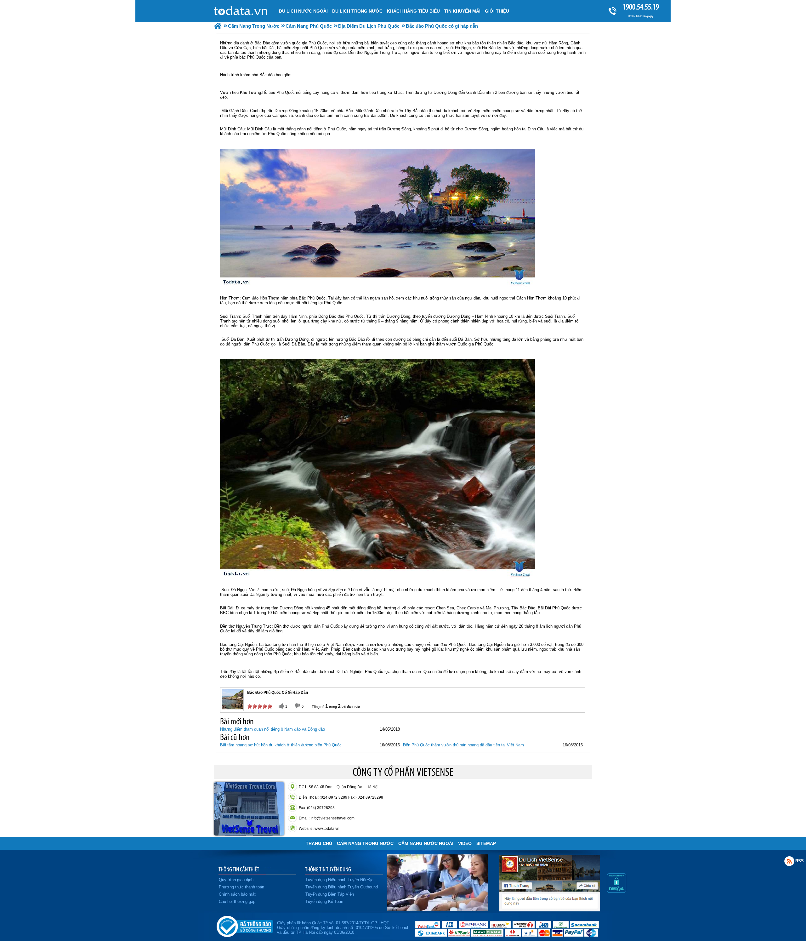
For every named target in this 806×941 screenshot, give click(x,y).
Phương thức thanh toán (241, 887)
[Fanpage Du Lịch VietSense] (549, 909)
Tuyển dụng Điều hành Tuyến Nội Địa (339, 879)
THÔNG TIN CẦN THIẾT (239, 869)
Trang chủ (319, 843)
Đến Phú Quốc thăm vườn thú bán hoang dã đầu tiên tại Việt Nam (463, 745)
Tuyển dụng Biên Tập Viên (329, 894)
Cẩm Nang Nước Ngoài (425, 843)
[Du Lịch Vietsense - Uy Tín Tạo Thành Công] (437, 909)
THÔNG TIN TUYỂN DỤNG (328, 869)
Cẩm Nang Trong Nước (365, 843)
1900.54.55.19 (641, 7)
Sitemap (486, 843)
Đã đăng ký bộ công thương (244, 925)
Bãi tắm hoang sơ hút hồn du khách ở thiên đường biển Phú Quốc (281, 745)
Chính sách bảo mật (237, 894)
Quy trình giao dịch (236, 879)
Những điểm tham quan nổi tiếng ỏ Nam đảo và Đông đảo (272, 729)
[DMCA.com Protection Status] (616, 891)
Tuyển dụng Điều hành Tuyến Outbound (341, 887)
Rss (789, 861)
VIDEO (465, 843)
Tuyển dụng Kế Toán (324, 901)
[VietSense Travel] (218, 26)
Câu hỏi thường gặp (237, 901)
